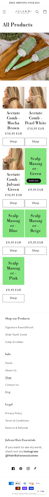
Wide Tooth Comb (16, 334)
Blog (8, 392)
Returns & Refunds (16, 428)
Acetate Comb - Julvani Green (13, 182)
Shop (13, 141)
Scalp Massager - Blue (13, 223)
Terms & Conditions (17, 420)
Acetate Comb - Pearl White (35, 118)
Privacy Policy (13, 413)
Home (8, 363)
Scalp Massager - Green (35, 166)
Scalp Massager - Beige (35, 223)
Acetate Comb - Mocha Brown (13, 121)
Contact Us (12, 385)
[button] (4, 12)
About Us (11, 370)
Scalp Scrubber (14, 342)
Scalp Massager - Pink (13, 271)
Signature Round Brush (19, 327)
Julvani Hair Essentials (28, 494)
